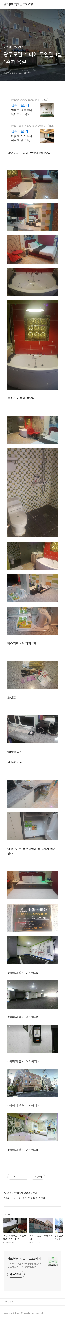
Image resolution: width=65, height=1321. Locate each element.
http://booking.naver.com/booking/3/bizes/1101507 (28, 125)
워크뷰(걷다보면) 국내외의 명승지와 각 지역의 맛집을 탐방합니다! (24, 1265)
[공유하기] (21, 1176)
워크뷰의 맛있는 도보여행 (18, 4)
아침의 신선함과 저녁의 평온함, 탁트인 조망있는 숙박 (21, 138)
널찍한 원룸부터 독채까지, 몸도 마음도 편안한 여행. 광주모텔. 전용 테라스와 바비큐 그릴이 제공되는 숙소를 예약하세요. (21, 112)
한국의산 (8, 1308)
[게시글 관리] (25, 1176)
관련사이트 (9, 1302)
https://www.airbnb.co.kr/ (26, 99)
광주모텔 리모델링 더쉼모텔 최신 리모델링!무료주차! (21, 131)
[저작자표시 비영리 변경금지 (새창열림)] (50, 1176)
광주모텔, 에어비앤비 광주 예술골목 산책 (21, 105)
